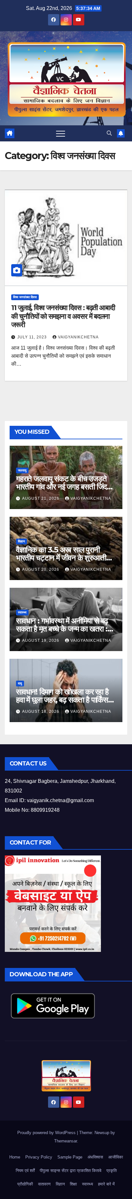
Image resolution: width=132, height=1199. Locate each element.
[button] (109, 133)
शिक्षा (73, 1184)
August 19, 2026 (41, 640)
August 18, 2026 (41, 711)
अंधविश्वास (95, 1157)
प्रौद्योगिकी (25, 1184)
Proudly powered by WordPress (47, 1132)
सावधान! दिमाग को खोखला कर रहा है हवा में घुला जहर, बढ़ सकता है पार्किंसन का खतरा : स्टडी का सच (64, 699)
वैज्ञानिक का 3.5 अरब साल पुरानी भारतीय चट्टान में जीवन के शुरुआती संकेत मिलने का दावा (61, 557)
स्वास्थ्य (22, 612)
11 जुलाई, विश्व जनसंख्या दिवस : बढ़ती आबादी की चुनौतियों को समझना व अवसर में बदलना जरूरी (63, 316)
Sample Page (69, 1157)
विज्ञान (21, 541)
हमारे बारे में (106, 1184)
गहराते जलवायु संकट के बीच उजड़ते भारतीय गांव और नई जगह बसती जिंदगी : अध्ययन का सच (66, 486)
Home (14, 1157)
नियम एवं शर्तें (25, 1170)
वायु (20, 683)
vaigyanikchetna (78, 337)
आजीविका (115, 1157)
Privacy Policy (38, 1157)
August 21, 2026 (41, 498)
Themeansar (65, 1141)
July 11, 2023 (32, 337)
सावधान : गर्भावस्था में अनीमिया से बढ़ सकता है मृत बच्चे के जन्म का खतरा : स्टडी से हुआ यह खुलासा (62, 628)
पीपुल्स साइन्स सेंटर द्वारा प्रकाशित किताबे (70, 1170)
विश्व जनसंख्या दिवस (25, 297)
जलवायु (22, 470)
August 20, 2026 (41, 569)
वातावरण (44, 1184)
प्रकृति (111, 1170)
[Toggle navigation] (60, 133)
